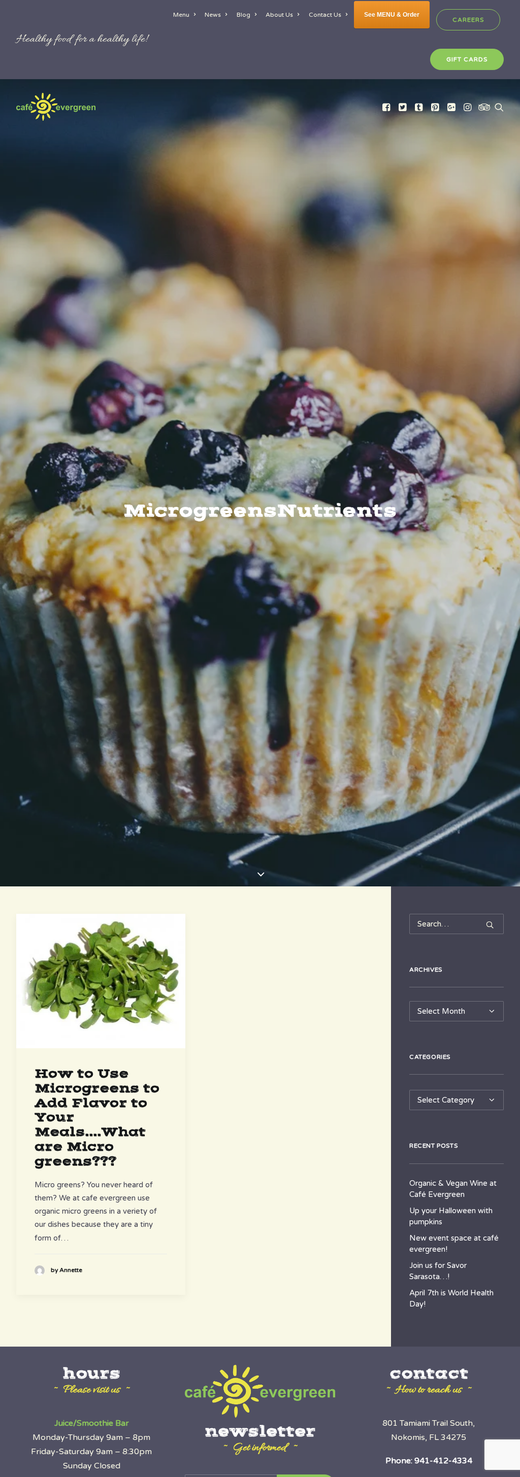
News (213, 14)
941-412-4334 (443, 1461)
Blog (243, 14)
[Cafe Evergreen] (55, 107)
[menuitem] (186, 14)
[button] (387, 106)
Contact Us (325, 14)
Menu (181, 14)
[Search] (456, 924)
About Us (279, 14)
